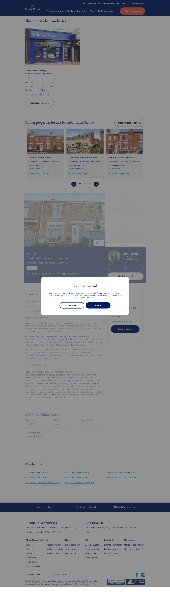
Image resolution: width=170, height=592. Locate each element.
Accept (98, 305)
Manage (72, 305)
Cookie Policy (71, 295)
